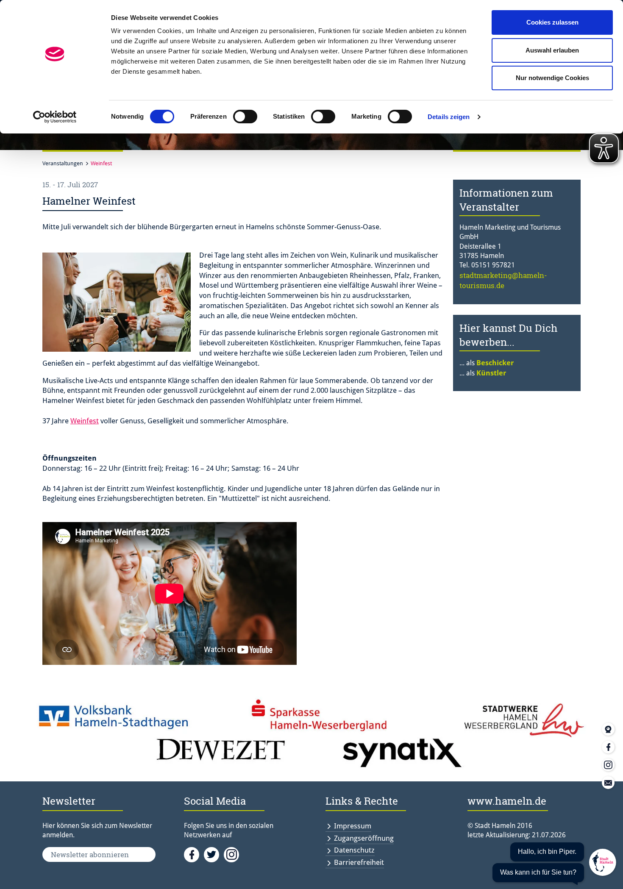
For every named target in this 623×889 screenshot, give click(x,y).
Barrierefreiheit (359, 862)
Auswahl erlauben (552, 50)
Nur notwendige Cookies (552, 77)
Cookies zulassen (552, 22)
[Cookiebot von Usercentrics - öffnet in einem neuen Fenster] (55, 117)
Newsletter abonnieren (90, 854)
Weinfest (101, 163)
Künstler (491, 373)
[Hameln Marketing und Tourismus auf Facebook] (194, 854)
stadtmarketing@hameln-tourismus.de (503, 280)
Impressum (352, 826)
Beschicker (495, 362)
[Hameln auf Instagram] (233, 854)
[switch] (245, 116)
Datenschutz (354, 850)
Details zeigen (449, 116)
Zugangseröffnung (364, 838)
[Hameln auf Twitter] (214, 854)
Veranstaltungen (62, 163)
